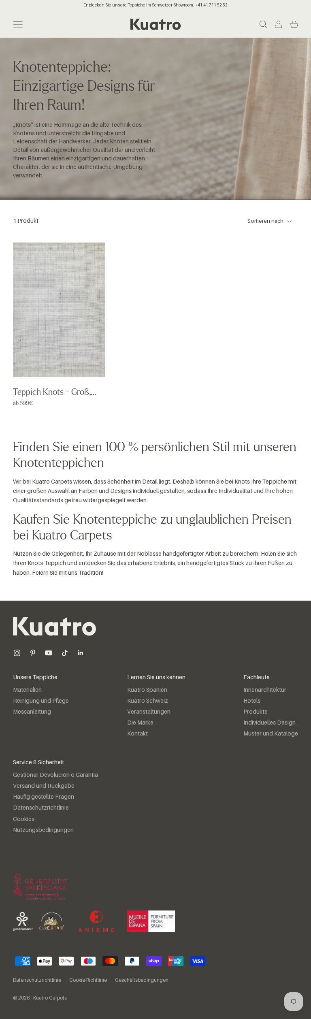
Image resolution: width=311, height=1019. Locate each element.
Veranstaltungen (148, 712)
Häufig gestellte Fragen (43, 797)
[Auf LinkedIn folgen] (81, 653)
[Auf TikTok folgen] (65, 653)
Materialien (27, 690)
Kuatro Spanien (147, 690)
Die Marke (140, 723)
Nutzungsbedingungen (43, 830)
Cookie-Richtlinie (88, 980)
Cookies (23, 819)
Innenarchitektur (264, 690)
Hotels (251, 701)
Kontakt (137, 734)
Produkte (255, 712)
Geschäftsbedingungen (141, 980)
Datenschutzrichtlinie (41, 808)
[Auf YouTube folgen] (49, 653)
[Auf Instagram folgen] (17, 653)
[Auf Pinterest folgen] (33, 653)
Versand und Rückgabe (44, 786)
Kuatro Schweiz (147, 701)
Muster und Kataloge (270, 734)
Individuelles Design (269, 723)
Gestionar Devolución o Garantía (55, 775)
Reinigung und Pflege (41, 701)
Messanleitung (32, 712)
